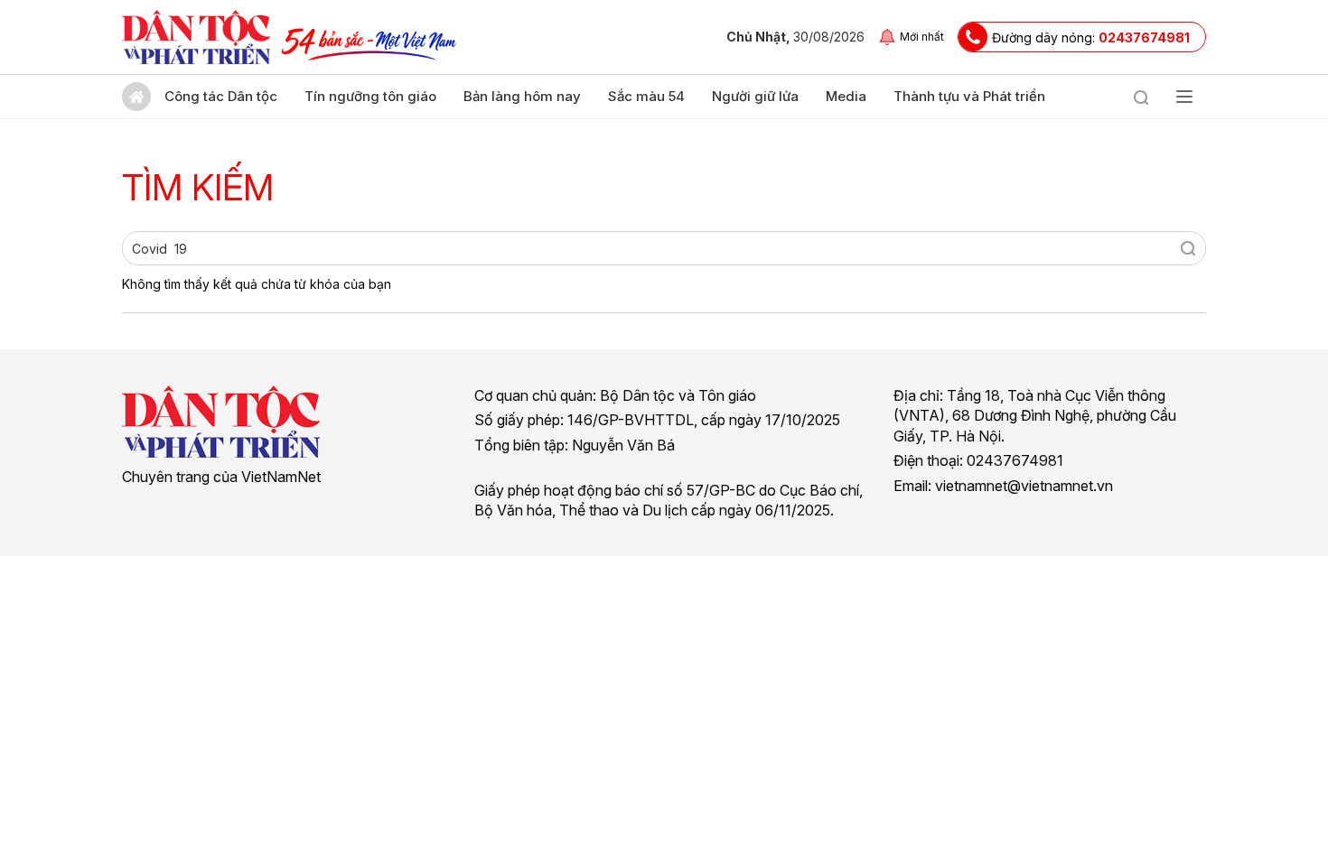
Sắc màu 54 (646, 96)
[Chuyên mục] (1184, 96)
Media (846, 96)
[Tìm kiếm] (1141, 97)
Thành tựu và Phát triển (969, 96)
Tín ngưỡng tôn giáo (370, 96)
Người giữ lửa (755, 96)
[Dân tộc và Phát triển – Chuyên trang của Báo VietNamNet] (196, 37)
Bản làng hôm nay (522, 96)
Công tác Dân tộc (220, 96)
